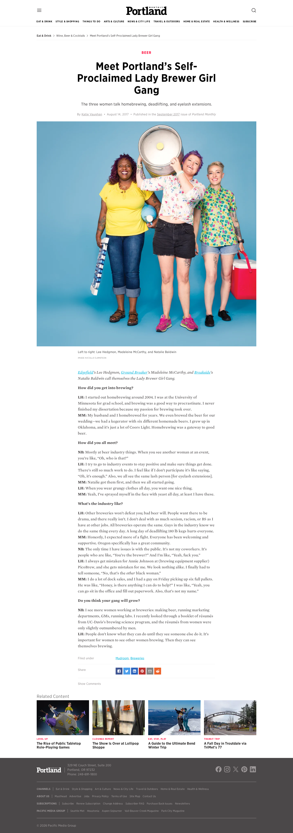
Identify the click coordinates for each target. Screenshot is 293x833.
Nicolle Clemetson (96, 358)
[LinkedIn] (253, 770)
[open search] (254, 10)
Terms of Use (119, 796)
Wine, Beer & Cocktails (70, 35)
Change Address (113, 803)
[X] (236, 770)
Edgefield (85, 372)
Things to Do (91, 21)
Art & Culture (103, 789)
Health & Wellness (226, 21)
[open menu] (39, 10)
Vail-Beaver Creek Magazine (142, 810)
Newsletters (182, 803)
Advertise (75, 796)
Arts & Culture (114, 21)
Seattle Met (77, 810)
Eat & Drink (44, 21)
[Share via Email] (149, 671)
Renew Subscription (88, 803)
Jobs (86, 796)
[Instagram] (227, 770)
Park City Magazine (172, 810)
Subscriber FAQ (134, 803)
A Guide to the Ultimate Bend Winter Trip (171, 745)
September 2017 (168, 114)
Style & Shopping (67, 21)
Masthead (61, 796)
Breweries (137, 658)
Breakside (202, 372)
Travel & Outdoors (167, 21)
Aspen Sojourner (112, 810)
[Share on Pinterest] (142, 671)
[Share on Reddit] (157, 671)
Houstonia (93, 810)
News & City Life (139, 21)
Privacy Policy (100, 796)
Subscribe (250, 21)
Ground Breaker (134, 372)
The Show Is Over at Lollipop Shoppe (115, 745)
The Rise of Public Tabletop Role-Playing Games (59, 745)
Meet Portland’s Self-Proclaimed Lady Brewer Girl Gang (125, 35)
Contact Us (149, 796)
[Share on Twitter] (126, 671)
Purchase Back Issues (159, 803)
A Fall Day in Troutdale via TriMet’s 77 (225, 745)
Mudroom (122, 658)
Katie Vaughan (92, 114)
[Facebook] (219, 770)
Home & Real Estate (196, 21)
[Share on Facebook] (119, 671)
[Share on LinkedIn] (134, 671)
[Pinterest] (244, 770)
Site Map (135, 796)
